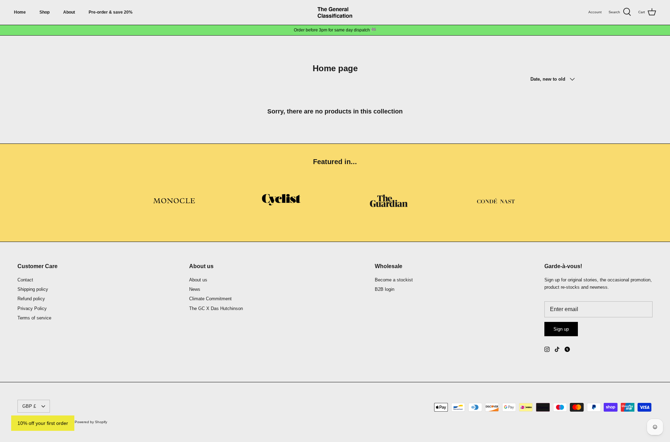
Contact (25, 279)
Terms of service (34, 318)
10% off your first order (42, 423)
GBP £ (29, 406)
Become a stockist (394, 279)
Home (20, 12)
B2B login (384, 289)
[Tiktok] (557, 349)
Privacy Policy (32, 308)
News (194, 289)
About (69, 12)
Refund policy (31, 298)
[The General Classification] (335, 12)
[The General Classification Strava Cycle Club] (567, 349)
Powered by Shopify (91, 422)
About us (198, 279)
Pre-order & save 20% (111, 12)
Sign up (561, 329)
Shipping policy (32, 289)
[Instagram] (547, 349)
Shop (44, 12)
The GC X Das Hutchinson (216, 308)
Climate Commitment (210, 298)
